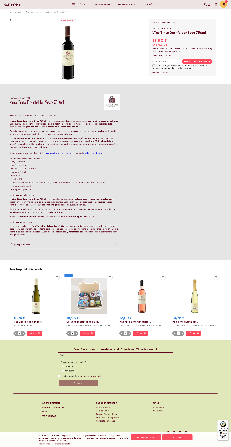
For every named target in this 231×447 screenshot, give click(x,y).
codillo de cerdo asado (93, 153)
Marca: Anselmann (162, 28)
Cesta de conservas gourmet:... (83, 322)
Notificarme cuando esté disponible (197, 61)
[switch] (223, 437)
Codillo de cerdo (53, 407)
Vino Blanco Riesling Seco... (28, 322)
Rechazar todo (146, 437)
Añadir (35, 333)
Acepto (177, 437)
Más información (45, 444)
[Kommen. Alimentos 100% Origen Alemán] (12, 4)
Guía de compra (103, 411)
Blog (45, 412)
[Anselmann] (112, 102)
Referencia (156, 72)
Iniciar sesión (158, 407)
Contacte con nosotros (107, 421)
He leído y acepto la (81, 376)
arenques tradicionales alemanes (60, 153)
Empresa (68, 366)
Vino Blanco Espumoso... (185, 322)
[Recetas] (209, 4)
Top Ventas (49, 416)
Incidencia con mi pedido (107, 417)
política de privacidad (90, 376)
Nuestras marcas (103, 407)
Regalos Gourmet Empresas (108, 414)
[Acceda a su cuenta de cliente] (216, 4)
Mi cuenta (157, 411)
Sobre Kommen (51, 403)
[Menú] (227, 421)
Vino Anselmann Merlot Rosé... (135, 322)
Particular (69, 371)
